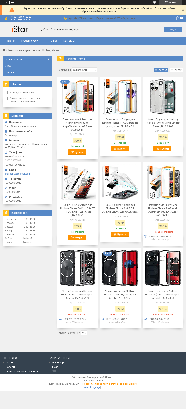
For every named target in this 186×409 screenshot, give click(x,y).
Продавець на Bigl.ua (93, 380)
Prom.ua (110, 377)
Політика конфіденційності (123, 384)
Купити (79, 152)
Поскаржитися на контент (94, 384)
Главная (10, 40)
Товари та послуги (19, 50)
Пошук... (173, 29)
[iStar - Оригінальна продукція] (21, 29)
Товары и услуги (30, 40)
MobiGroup (58, 362)
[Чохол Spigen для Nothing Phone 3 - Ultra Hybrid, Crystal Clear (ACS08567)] (162, 96)
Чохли (36, 50)
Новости (10, 367)
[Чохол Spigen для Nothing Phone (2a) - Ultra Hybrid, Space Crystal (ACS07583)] (162, 268)
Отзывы (9, 72)
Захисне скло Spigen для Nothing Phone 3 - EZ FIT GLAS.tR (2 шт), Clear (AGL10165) (120, 208)
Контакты (69, 40)
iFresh (55, 367)
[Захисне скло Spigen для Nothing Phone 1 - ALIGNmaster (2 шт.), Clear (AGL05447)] (120, 96)
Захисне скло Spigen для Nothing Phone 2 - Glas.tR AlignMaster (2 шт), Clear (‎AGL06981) (163, 210)
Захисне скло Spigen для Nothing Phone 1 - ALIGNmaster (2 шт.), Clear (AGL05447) (120, 123)
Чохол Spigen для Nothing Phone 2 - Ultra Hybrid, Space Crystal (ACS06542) (77, 294)
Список (178, 70)
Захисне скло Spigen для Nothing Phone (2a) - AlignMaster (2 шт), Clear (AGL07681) (77, 124)
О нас (54, 40)
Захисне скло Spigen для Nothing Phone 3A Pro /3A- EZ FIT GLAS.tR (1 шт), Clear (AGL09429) (77, 210)
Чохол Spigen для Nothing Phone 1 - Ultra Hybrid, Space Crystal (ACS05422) (120, 294)
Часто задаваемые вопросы (22, 371)
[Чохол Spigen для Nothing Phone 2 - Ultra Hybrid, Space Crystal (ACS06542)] (77, 268)
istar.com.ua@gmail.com (18, 173)
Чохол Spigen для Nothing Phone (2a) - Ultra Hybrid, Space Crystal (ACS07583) (163, 294)
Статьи (9, 362)
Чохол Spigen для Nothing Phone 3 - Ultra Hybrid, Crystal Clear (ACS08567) (163, 123)
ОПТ (54, 371)
